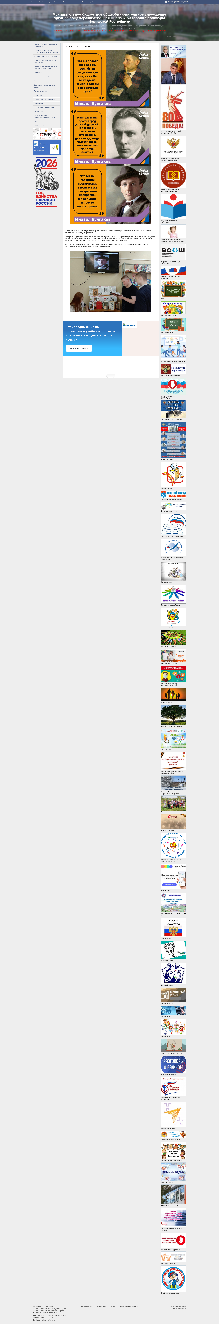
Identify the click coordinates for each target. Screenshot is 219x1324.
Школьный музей (167, 1003)
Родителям (38, 73)
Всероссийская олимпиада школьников (170, 263)
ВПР (162, 299)
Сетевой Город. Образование (171, 500)
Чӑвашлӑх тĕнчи (167, 812)
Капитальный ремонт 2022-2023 (172, 1053)
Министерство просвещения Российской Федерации (171, 159)
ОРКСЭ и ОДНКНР (167, 702)
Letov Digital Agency (179, 1308)
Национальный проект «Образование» (169, 222)
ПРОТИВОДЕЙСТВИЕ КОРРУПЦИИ (169, 397)
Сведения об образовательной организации (45, 45)
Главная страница (86, 1306)
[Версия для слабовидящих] (166, 2)
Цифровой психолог (168, 1264)
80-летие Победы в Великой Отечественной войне (171, 132)
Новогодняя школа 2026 (169, 1205)
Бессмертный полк (167, 830)
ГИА (35, 122)
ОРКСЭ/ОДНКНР (40, 126)
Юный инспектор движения (170, 1293)
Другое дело (165, 890)
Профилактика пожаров (169, 663)
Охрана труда (39, 111)
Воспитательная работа (43, 77)
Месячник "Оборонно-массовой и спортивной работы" (173, 773)
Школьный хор (166, 1036)
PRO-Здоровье (166, 749)
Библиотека (38, 95)
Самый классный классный (170, 1139)
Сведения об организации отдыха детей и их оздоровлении (46, 51)
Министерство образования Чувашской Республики (171, 190)
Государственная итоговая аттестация (170, 277)
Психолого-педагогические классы (173, 361)
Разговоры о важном (168, 1074)
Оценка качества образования (172, 536)
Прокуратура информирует (170, 375)
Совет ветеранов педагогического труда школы (45, 116)
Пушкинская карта (167, 960)
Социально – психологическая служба (45, 86)
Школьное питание (167, 488)
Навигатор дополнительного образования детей (171, 860)
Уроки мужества (166, 938)
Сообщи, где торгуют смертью (171, 420)
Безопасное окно (167, 459)
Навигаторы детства (168, 1129)
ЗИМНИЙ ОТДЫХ (167, 1183)
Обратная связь (101, 1306)
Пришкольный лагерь (168, 647)
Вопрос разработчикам (90, 2)
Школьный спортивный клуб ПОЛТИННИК (171, 1098)
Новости (112, 1306)
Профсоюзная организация (44, 107)
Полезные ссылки (40, 91)
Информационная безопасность (46, 56)
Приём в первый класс (169, 316)
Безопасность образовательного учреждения (46, 61)
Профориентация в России (170, 605)
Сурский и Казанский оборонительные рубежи (170, 793)
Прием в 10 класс (167, 332)
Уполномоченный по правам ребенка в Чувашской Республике (173, 240)
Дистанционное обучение (170, 511)
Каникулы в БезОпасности (170, 628)
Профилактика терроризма (170, 1250)
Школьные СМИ (166, 1016)
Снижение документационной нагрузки (171, 1229)
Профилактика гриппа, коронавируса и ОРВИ (169, 684)
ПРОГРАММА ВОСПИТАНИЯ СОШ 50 (173, 914)
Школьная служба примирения (172, 1161)
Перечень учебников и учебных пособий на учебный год (45, 68)
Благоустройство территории (44, 99)
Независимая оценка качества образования (172, 558)
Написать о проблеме (79, 348)
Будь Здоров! (38, 103)
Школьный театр (167, 985)
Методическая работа (42, 81)
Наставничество (166, 582)
